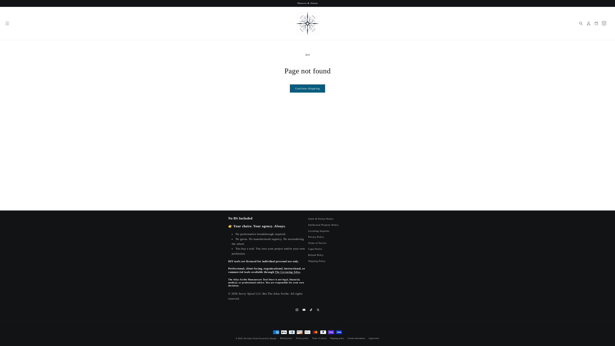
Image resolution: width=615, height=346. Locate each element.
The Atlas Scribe (250, 338)
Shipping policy (337, 338)
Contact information (356, 338)
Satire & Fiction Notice (320, 218)
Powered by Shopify (267, 338)
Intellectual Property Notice (323, 224)
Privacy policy (302, 338)
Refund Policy (316, 255)
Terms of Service (317, 243)
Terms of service (319, 338)
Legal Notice (315, 248)
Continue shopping (307, 88)
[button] (7, 23)
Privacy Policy (316, 236)
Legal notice (374, 338)
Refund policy (286, 338)
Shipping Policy (317, 261)
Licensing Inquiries (318, 231)
